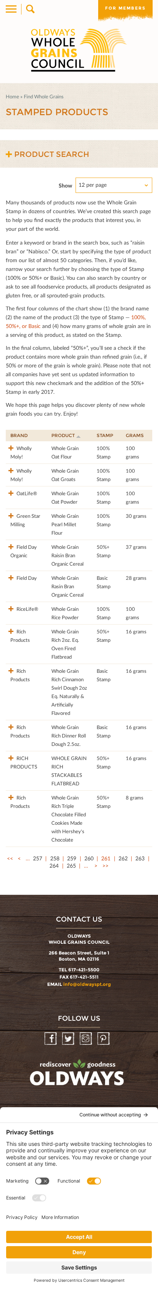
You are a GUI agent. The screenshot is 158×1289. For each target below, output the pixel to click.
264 (54, 865)
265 (71, 865)
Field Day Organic (23, 551)
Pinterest (104, 1039)
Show (65, 185)
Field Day (26, 578)
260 (89, 858)
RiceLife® (26, 609)
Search (29, 9)
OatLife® (26, 493)
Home (12, 96)
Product (63, 435)
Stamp (105, 435)
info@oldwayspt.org (87, 984)
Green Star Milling (25, 520)
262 (123, 858)
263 (140, 858)
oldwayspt (78, 1076)
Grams (135, 435)
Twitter (69, 1039)
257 (37, 858)
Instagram (86, 1039)
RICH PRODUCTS (23, 762)
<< (10, 858)
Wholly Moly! (21, 452)
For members (125, 8)
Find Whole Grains (44, 96)
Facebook (51, 1039)
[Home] (79, 50)
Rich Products (20, 635)
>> (105, 865)
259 (71, 858)
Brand (19, 435)
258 (54, 858)
